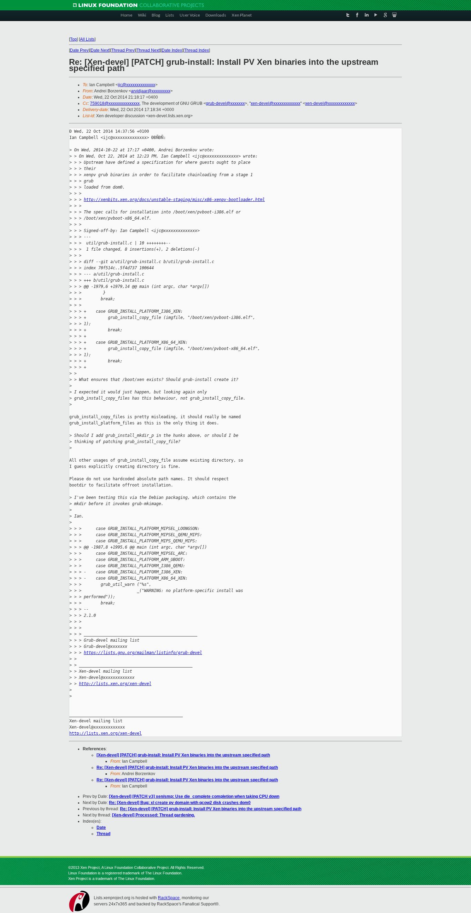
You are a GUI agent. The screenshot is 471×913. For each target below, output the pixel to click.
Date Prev (79, 50)
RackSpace (169, 897)
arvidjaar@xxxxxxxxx (150, 91)
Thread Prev (122, 50)
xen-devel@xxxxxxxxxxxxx (275, 103)
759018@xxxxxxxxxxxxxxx (115, 103)
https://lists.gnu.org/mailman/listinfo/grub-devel (143, 652)
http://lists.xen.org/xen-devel (115, 683)
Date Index (172, 50)
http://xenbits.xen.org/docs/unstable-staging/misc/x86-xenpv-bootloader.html (174, 199)
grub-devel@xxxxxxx (225, 103)
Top (73, 39)
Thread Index (196, 50)
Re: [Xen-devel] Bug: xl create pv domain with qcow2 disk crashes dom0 (180, 802)
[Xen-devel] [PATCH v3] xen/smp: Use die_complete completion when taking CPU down (194, 796)
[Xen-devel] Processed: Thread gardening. (153, 815)
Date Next (100, 50)
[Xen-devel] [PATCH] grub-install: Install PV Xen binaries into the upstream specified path (183, 755)
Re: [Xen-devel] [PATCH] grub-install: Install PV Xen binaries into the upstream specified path (187, 767)
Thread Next (148, 50)
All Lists (87, 39)
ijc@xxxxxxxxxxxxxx (136, 84)
